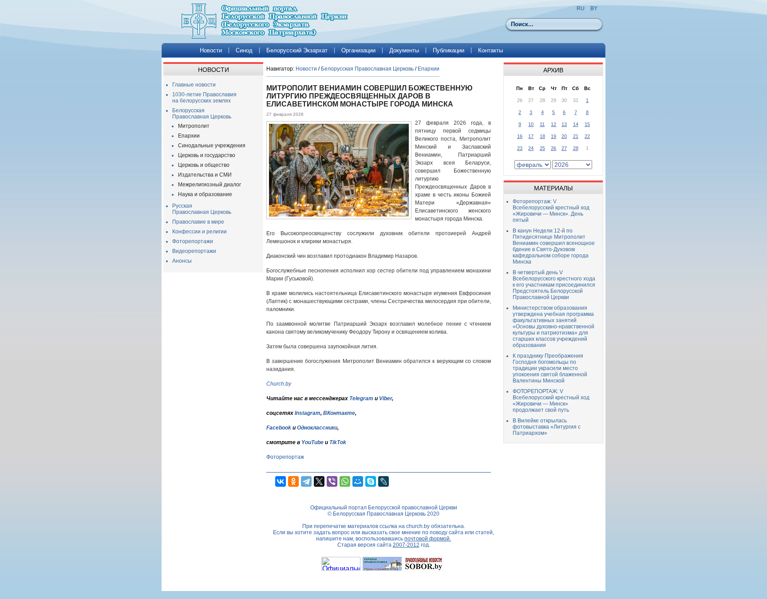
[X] (319, 481)
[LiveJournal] (383, 481)
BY (593, 8)
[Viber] (332, 481)
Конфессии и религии (199, 232)
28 (575, 148)
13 (564, 124)
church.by (418, 526)
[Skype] (370, 481)
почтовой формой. (427, 539)
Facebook (278, 428)
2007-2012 (406, 545)
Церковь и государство (206, 155)
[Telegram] (306, 481)
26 (553, 148)
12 (553, 124)
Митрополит (194, 126)
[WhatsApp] (345, 481)
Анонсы (182, 261)
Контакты (490, 50)
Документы (404, 50)
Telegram (361, 398)
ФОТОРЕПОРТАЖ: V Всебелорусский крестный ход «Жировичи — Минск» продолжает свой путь (551, 400)
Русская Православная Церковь (201, 209)
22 (587, 136)
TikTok (337, 442)
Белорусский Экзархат (297, 50)
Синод (244, 50)
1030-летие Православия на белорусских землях (204, 97)
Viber (385, 398)
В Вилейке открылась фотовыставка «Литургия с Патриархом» (547, 427)
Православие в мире (198, 222)
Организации (358, 50)
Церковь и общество (203, 165)
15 (587, 124)
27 (564, 148)
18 (542, 136)
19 (553, 136)
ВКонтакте (339, 413)
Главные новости (194, 85)
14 (575, 124)
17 (531, 136)
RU (581, 8)
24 (531, 148)
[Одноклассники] (293, 481)
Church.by (278, 384)
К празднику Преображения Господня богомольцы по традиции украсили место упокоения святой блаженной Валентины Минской (550, 368)
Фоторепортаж (285, 457)
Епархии (189, 136)
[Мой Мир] (357, 481)
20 (564, 136)
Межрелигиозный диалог (209, 184)
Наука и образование (205, 194)
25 (542, 148)
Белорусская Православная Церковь (201, 113)
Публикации (448, 50)
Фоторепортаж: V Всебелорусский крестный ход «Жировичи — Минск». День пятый (551, 210)
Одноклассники (317, 428)
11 (542, 124)
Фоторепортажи (192, 241)
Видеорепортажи (194, 251)
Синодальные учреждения (211, 145)
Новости (211, 50)
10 (531, 124)
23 (519, 148)
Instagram (307, 413)
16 (519, 136)
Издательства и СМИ (205, 175)
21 (575, 136)
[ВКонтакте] (280, 481)
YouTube (313, 442)
